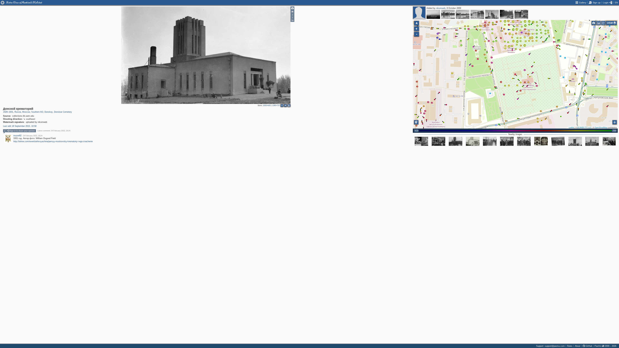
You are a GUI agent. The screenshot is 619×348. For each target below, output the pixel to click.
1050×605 (267, 105)
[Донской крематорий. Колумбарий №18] (421, 141)
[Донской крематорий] (515, 74)
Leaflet (571, 127)
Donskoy (48, 112)
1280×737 (276, 105)
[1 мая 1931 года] (506, 14)
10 (525, 45)
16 (525, 26)
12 (529, 34)
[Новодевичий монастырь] (448, 14)
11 (533, 22)
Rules (569, 346)
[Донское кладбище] (438, 141)
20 (505, 21)
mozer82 (17, 136)
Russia (18, 112)
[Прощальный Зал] (541, 141)
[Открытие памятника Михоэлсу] (609, 141)
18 (509, 46)
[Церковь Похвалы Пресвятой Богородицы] (492, 14)
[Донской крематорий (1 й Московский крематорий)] (472, 141)
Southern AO (37, 112)
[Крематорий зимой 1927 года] (455, 141)
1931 (11, 112)
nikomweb (440, 8)
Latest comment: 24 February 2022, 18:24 (53, 131)
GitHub (588, 346)
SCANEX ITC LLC (584, 127)
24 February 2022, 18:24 (32, 136)
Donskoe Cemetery (63, 112)
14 (525, 21)
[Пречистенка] (477, 14)
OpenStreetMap (601, 127)
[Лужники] (433, 14)
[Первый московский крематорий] (575, 141)
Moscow (26, 112)
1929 (5, 112)
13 (529, 21)
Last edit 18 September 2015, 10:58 (19, 126)
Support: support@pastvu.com (550, 346)
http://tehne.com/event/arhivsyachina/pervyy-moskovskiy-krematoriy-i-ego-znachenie (53, 141)
